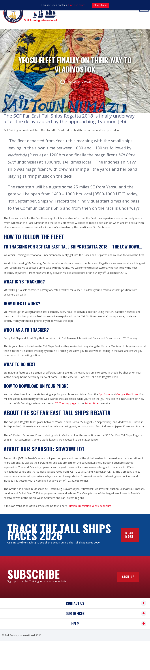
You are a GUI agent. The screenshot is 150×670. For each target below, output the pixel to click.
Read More (129, 535)
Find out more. (77, 5)
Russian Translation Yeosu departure (89, 506)
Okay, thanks (100, 5)
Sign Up (128, 577)
